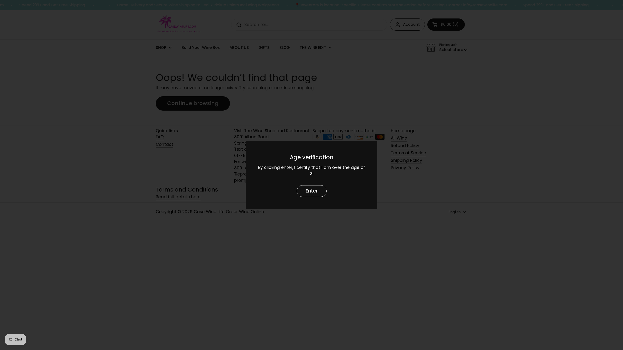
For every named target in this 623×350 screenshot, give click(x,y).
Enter (312, 191)
